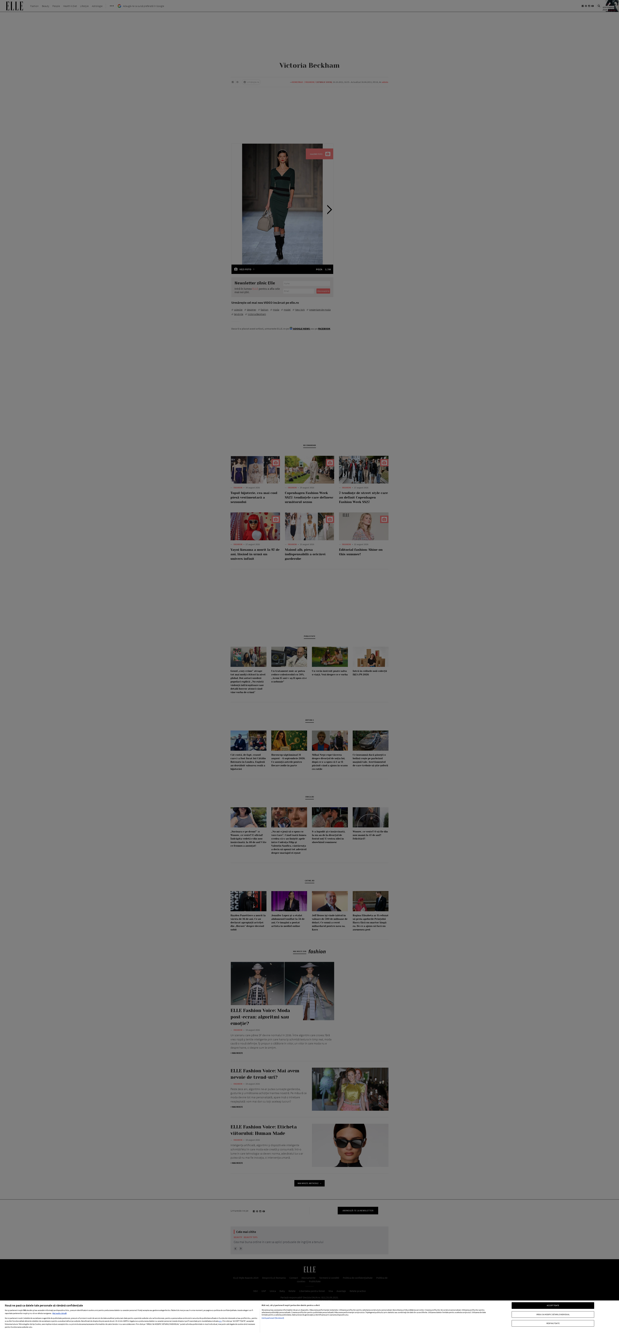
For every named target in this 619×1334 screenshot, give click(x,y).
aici (220, 1321)
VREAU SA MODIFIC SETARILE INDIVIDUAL (553, 1314)
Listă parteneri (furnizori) (273, 1318)
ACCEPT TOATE (553, 1305)
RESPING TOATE (553, 1323)
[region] (309, 1317)
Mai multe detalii (59, 1313)
